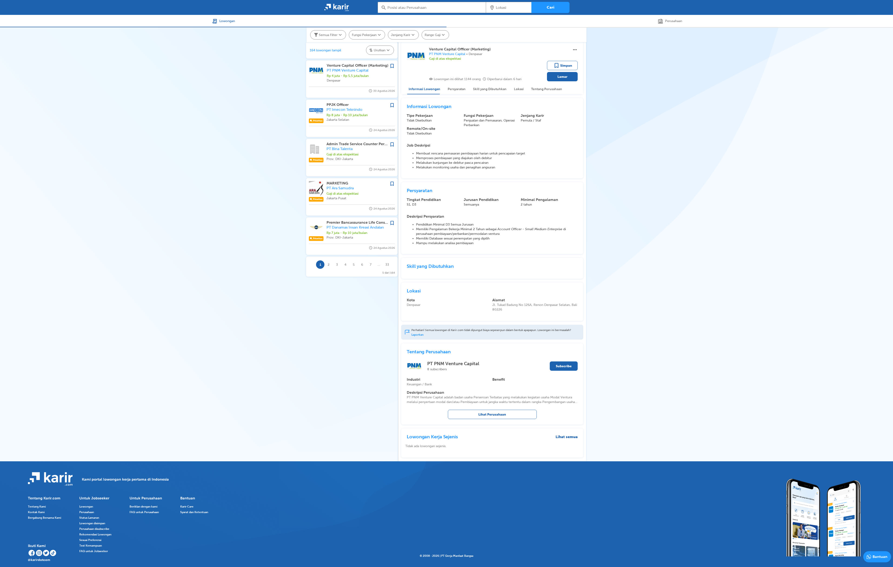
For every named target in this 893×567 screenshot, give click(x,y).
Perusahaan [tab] (673, 21)
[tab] (423, 89)
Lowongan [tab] (227, 21)
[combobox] (435, 7)
